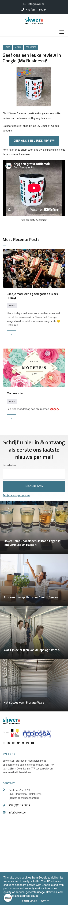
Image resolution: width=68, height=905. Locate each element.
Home (7, 47)
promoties (31, 47)
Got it (44, 901)
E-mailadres (9, 465)
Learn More (29, 901)
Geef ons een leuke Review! (34, 140)
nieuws (18, 47)
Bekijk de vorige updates (16, 495)
